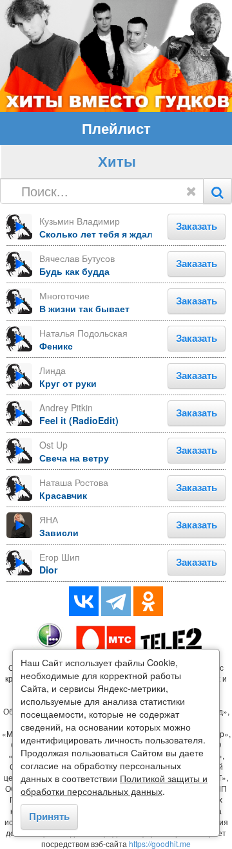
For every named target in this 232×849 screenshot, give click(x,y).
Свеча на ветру (74, 457)
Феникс (56, 345)
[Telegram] (116, 601)
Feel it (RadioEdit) (79, 420)
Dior (48, 569)
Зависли (59, 532)
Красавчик (63, 495)
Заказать (196, 226)
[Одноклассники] (148, 601)
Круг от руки (68, 383)
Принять (49, 816)
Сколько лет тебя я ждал (96, 233)
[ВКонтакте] (84, 601)
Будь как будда (74, 271)
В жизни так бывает (84, 308)
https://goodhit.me (160, 843)
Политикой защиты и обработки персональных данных (114, 785)
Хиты (117, 161)
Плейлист (116, 128)
